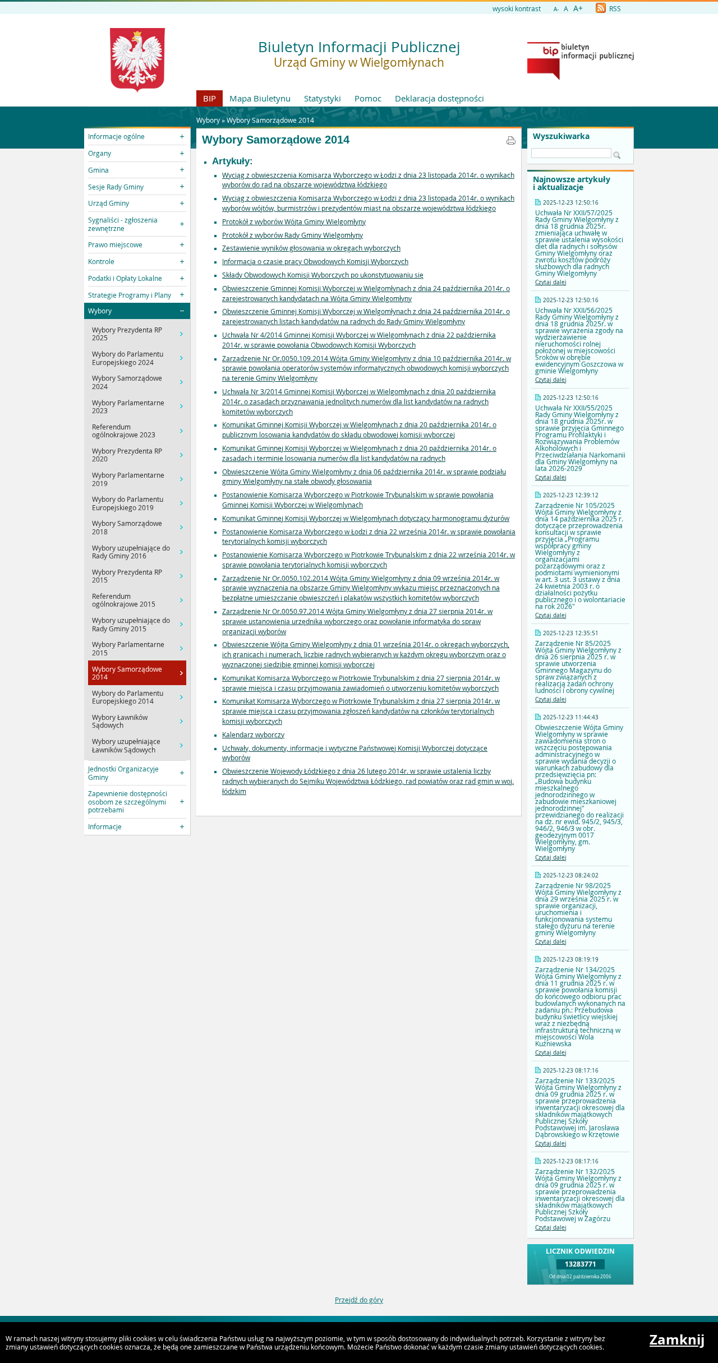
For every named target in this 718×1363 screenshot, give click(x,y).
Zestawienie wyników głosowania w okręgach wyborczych (311, 247)
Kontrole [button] (101, 261)
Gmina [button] (98, 169)
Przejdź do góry (359, 1299)
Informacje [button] (105, 826)
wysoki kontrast (517, 8)
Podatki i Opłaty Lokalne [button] (125, 278)
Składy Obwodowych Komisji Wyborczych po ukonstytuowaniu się (323, 274)
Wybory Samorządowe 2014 (270, 119)
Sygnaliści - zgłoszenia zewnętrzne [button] (123, 223)
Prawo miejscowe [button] (115, 244)
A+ (578, 8)
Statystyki (322, 98)
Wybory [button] (100, 310)
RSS (614, 8)
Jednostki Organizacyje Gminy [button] (123, 772)
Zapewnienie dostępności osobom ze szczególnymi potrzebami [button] (127, 801)
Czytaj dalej (551, 282)
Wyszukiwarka (561, 136)
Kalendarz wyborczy (253, 734)
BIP (209, 98)
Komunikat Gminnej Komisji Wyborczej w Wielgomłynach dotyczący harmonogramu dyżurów (365, 518)
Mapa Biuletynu (260, 98)
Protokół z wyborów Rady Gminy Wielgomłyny (292, 234)
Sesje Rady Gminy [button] (116, 186)
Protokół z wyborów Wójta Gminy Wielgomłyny (294, 221)
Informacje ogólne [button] (116, 136)
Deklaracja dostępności (439, 98)
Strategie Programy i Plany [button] (129, 294)
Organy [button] (99, 153)
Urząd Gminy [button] (108, 202)
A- (556, 9)
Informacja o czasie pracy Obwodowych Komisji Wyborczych (315, 261)
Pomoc (368, 98)
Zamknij (677, 1339)
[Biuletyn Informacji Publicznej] (580, 77)
